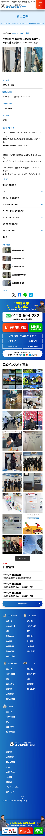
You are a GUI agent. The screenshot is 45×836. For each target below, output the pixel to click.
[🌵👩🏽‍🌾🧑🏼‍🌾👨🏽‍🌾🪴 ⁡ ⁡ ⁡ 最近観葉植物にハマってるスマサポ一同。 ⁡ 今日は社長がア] (32, 399)
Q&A (8, 767)
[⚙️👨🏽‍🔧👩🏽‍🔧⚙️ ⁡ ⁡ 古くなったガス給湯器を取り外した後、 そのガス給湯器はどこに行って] (12, 399)
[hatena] (31, 295)
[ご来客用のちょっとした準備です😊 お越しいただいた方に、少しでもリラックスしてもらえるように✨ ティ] (12, 503)
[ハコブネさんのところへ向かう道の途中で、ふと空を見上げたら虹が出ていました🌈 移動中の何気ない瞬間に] (32, 544)
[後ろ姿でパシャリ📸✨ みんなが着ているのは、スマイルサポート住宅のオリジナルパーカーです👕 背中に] (32, 461)
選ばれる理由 (10, 762)
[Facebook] (19, 295)
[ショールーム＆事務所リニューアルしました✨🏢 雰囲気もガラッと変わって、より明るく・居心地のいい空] (32, 420)
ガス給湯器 (32, 616)
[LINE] (25, 295)
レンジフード (12, 663)
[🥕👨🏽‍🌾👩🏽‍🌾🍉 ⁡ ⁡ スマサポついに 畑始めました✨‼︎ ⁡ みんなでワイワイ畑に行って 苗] (32, 379)
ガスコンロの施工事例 (10, 224)
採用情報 (9, 782)
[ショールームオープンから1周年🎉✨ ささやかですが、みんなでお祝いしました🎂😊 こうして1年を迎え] (12, 441)
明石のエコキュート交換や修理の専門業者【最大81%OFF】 (19, 2)
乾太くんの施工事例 (9, 185)
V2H (4, 191)
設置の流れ (10, 636)
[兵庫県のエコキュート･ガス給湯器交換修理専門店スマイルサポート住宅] (22, 743)
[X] (14, 295)
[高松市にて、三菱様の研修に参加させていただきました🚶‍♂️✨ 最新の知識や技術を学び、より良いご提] (12, 420)
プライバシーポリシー (13, 787)
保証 (7, 631)
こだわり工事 (10, 626)
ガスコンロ (32, 663)
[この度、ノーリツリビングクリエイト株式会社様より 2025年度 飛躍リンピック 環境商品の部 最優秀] (12, 482)
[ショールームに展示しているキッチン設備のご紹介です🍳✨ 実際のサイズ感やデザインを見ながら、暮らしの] (32, 482)
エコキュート (12, 616)
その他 (4, 237)
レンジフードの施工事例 (10, 217)
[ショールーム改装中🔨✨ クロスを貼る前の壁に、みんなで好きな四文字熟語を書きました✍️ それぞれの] (32, 441)
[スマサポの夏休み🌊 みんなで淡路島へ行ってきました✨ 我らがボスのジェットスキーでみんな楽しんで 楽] (12, 379)
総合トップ (10, 792)
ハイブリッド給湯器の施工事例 (13, 211)
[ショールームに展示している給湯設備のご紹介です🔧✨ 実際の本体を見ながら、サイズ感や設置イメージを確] (32, 503)
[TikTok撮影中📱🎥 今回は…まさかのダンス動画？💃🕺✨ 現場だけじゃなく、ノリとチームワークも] (12, 461)
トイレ (10, 706)
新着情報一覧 (22, 603)
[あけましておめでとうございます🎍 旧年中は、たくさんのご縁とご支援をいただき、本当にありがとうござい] (32, 524)
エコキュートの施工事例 (10, 198)
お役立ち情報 (10, 656)
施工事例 (9, 752)
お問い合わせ (10, 772)
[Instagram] (22, 797)
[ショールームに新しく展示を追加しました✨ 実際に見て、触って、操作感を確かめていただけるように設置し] (12, 524)
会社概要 (9, 777)
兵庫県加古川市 (8, 85)
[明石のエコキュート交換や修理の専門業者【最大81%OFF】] (13, 6)
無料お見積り (10, 651)
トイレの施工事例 (8, 230)
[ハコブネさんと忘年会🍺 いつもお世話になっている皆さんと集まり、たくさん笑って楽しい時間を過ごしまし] (12, 544)
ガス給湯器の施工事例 (10, 204)
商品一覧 (9, 621)
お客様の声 (10, 757)
